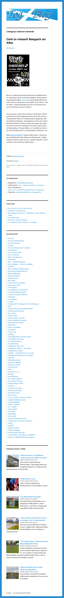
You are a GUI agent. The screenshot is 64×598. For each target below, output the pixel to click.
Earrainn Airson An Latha (16, 318)
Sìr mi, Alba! (12, 416)
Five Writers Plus (13, 217)
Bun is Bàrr (11, 280)
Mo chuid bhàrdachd (15, 379)
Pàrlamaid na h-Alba (15, 388)
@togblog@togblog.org (25, 183)
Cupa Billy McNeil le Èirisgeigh (30, 497)
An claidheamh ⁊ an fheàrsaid (18, 290)
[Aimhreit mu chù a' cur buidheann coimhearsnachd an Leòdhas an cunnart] (12, 461)
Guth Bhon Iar (13, 367)
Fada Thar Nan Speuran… (16, 322)
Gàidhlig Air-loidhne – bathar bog (19, 348)
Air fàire (10, 245)
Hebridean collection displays (18, 220)
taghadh (11, 425)
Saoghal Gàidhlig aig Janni (17, 400)
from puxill (11, 329)
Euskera (36, 165)
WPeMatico (16, 161)
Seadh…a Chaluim (14, 404)
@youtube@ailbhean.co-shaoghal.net (28, 192)
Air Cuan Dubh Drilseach (16, 241)
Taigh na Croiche (19, 156)
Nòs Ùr (24, 100)
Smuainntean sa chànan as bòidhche (20, 421)
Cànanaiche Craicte (14, 285)
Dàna (10, 306)
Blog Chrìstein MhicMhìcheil (17, 271)
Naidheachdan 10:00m (27, 479)
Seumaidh (11, 411)
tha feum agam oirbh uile (16, 432)
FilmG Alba (11, 325)
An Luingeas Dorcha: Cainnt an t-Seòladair (22, 222)
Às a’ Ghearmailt (13, 255)
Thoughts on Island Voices (17, 210)
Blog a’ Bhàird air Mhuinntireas (18, 269)
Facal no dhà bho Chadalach (17, 320)
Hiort (10, 369)
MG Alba (11, 374)
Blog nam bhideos (14, 276)
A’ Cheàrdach (12, 287)
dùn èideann (29, 165)
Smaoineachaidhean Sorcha (17, 418)
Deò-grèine (12, 313)
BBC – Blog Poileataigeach (17, 262)
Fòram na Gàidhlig (14, 327)
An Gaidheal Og (13, 344)
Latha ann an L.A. (14, 372)
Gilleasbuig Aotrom (14, 360)
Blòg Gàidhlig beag (14, 273)
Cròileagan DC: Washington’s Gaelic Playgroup (23, 304)
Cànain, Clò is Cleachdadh (16, 283)
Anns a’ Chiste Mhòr (15, 252)
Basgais (19, 165)
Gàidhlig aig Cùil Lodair (15, 346)
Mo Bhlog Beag (13, 376)
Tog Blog (8, 593)
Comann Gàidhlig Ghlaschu (17, 292)
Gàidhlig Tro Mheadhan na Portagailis (20, 355)
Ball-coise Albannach (15, 257)
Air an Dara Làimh (14, 243)
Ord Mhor (11, 386)
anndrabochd (12, 250)
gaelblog (11, 334)
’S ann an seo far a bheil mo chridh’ (20, 397)
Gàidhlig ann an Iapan (15, 351)
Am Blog (11, 266)
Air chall (11, 238)
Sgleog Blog (12, 414)
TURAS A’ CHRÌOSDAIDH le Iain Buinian (21, 437)
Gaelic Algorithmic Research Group (19, 337)
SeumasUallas (12, 409)
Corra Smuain (12, 299)
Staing (10, 423)
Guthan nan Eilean (14, 365)
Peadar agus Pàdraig (14, 390)
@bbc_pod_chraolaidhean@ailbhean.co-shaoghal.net (26, 190)
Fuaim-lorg (12, 332)
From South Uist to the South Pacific (20, 208)
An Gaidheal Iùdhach (15, 341)
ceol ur (23, 165)
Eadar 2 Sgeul (12, 315)
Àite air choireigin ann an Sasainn (19, 248)
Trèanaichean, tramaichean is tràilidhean (21, 435)
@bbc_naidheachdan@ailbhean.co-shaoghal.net (31, 185)
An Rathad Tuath (13, 393)
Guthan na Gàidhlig (14, 362)
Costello (10, 301)
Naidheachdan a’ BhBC (15, 383)
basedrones (12, 259)
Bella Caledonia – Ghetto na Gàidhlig (20, 264)
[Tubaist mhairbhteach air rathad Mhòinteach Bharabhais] (12, 572)
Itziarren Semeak (16, 135)
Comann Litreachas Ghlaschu (17, 294)
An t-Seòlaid (12, 407)
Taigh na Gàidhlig (14, 430)
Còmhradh (11, 297)
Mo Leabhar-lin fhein (15, 381)
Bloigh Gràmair (13, 278)
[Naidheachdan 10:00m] (12, 484)
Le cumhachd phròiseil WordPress (22, 593)
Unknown (11, 48)
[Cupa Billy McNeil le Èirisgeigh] (12, 502)
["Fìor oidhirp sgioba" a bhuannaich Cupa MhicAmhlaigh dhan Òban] (12, 547)
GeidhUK (11, 358)
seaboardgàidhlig (14, 402)
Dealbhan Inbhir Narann (16, 311)
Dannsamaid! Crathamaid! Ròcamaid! (20, 308)
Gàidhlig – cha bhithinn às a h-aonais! (21, 353)
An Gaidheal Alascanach (16, 339)
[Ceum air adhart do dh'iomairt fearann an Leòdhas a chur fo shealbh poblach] (12, 523)
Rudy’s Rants (12, 395)
